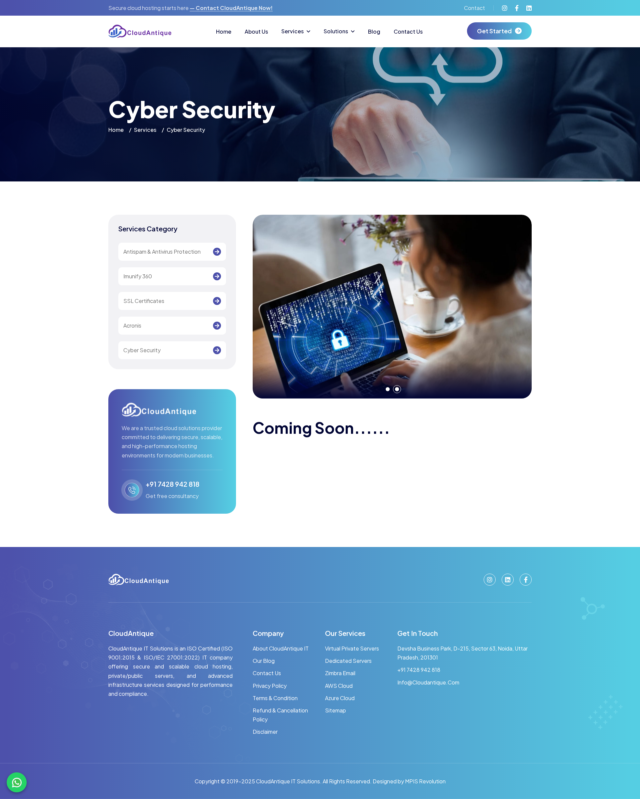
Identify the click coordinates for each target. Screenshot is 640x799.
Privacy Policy (270, 685)
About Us (256, 31)
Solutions (336, 31)
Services (292, 31)
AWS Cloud (339, 685)
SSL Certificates (143, 300)
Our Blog (264, 660)
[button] (388, 389)
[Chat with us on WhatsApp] (17, 782)
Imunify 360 (137, 276)
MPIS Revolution (425, 781)
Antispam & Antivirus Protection (162, 251)
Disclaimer (265, 731)
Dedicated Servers (348, 660)
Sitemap (335, 710)
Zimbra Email (340, 672)
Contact (474, 7)
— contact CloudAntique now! (231, 7)
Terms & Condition (275, 697)
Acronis (132, 325)
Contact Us (408, 31)
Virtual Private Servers (352, 648)
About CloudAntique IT (281, 648)
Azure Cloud (340, 697)
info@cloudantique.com (428, 682)
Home (223, 31)
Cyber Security (142, 350)
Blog (374, 31)
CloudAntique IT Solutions (287, 781)
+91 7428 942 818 (172, 484)
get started (494, 31)
